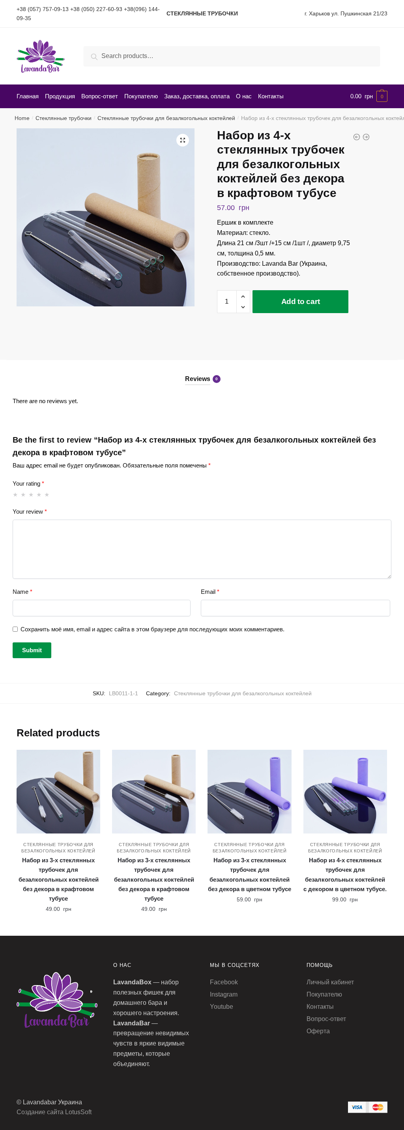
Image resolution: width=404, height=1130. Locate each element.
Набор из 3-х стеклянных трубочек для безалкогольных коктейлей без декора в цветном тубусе (249, 874)
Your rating (28, 483)
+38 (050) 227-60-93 (96, 9)
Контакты (320, 1006)
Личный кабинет (330, 982)
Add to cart (300, 301)
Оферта (318, 1031)
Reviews (197, 378)
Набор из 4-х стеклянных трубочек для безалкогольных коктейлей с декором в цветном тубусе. (345, 874)
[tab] (202, 372)
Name (22, 591)
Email (210, 591)
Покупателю (324, 994)
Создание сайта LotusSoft (54, 1112)
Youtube (221, 1006)
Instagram (224, 994)
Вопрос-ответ (326, 1018)
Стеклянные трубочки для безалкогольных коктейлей (166, 118)
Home (22, 118)
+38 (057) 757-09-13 (43, 9)
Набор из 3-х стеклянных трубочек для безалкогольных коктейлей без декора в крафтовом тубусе (59, 879)
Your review (30, 511)
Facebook (224, 982)
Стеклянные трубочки (64, 118)
